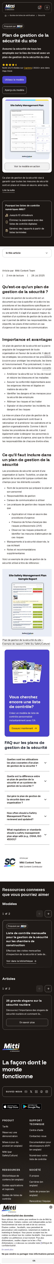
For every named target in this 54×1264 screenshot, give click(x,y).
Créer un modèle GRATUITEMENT (27, 667)
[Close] (48, 588)
